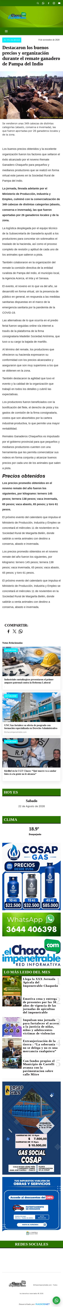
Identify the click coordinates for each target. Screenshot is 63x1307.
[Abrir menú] (6, 31)
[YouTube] (59, 3)
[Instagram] (53, 3)
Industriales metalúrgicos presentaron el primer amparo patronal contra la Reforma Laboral (29, 681)
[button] (37, 3)
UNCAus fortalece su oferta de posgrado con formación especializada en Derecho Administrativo (30, 727)
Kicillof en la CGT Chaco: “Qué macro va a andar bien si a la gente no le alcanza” (30, 772)
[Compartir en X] (14, 631)
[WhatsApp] (43, 3)
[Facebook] (48, 3)
